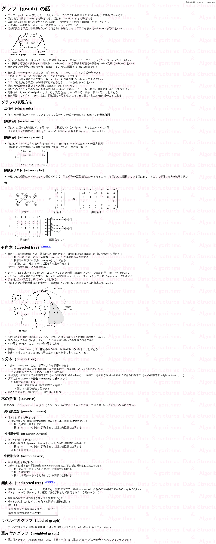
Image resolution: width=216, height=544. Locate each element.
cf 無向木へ (46, 246)
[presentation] (32, 15)
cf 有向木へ (50, 482)
